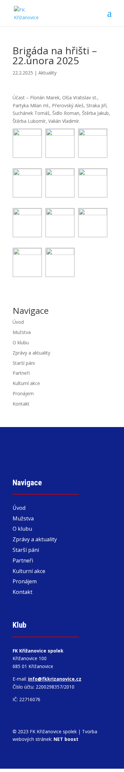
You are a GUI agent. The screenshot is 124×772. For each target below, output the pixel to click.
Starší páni (24, 363)
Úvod (18, 322)
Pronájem (23, 393)
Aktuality (47, 73)
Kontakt (21, 404)
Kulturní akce (26, 383)
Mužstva (22, 332)
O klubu (21, 342)
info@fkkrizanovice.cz (54, 679)
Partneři (21, 373)
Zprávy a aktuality (31, 353)
